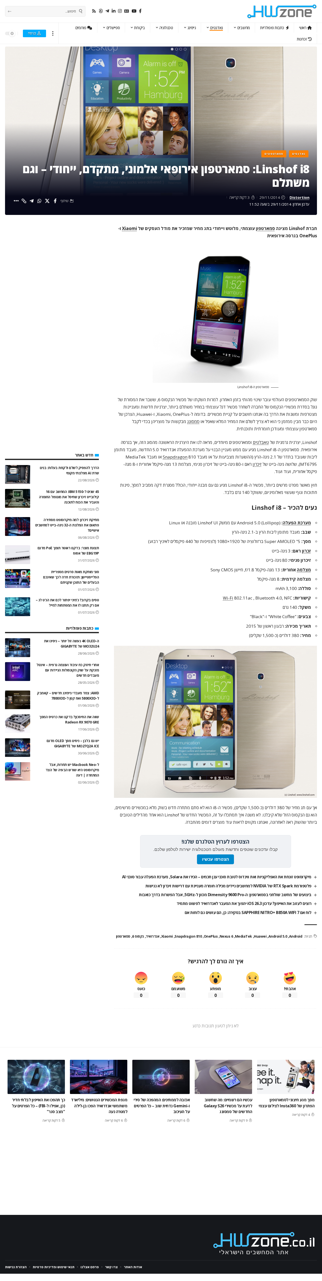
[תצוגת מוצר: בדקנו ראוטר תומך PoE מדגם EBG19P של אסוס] (17, 554)
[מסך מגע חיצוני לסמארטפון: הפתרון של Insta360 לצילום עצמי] (285, 1077)
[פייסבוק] (140, 11)
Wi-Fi (228, 598)
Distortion (299, 197)
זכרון (306, 551)
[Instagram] (120, 11)
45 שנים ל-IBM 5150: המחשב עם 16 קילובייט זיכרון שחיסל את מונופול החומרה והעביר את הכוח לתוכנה (69, 497)
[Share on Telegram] (31, 201)
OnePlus (211, 936)
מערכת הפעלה (297, 523)
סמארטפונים (273, 154)
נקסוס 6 (138, 936)
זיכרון (257, 464)
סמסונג (193, 421)
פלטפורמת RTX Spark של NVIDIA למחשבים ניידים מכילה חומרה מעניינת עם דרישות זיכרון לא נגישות (228, 886)
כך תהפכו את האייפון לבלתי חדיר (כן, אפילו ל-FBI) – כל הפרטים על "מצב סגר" (38, 1105)
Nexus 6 (226, 936)
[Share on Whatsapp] (39, 201)
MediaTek (243, 936)
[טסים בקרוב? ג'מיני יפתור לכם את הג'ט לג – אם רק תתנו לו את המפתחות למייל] (17, 606)
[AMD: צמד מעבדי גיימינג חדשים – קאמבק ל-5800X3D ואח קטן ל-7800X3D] (17, 700)
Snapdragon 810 (188, 936)
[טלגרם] (107, 11)
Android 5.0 (277, 936)
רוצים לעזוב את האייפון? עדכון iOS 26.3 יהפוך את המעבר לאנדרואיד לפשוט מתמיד (244, 903)
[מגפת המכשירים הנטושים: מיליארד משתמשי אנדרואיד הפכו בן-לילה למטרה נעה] (98, 1077)
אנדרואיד (152, 936)
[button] (53, 33)
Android (295, 936)
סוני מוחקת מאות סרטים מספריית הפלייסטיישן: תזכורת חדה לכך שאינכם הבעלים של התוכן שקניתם (71, 577)
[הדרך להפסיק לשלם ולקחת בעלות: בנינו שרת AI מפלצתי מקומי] (17, 474)
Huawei (260, 936)
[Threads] (100, 11)
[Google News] (126, 11)
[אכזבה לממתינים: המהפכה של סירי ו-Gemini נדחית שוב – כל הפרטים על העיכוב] (161, 1077)
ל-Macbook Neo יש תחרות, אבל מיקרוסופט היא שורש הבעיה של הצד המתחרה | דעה (72, 770)
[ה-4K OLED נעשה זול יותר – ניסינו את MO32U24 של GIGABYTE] (17, 647)
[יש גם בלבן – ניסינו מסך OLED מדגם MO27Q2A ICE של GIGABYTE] (17, 747)
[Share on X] (47, 201)
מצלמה (304, 570)
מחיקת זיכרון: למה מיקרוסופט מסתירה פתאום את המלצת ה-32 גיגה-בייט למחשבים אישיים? (67, 525)
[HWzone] (282, 11)
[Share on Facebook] (55, 201)
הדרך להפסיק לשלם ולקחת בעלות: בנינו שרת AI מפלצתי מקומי (69, 470)
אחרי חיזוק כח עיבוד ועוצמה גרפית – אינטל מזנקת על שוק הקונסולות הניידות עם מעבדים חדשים (67, 670)
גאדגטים (298, 154)
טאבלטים (261, 442)
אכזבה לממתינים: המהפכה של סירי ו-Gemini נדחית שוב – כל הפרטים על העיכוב (162, 1105)
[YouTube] (134, 11)
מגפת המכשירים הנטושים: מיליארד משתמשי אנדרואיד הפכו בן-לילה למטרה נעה (99, 1105)
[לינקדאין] (113, 11)
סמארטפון (265, 228)
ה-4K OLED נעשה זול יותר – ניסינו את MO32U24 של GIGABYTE (71, 643)
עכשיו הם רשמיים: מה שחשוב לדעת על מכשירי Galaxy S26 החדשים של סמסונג (228, 1105)
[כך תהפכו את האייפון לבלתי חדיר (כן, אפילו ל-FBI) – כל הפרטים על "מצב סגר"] (36, 1077)
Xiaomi (129, 228)
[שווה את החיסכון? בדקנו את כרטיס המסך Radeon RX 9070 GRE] (17, 723)
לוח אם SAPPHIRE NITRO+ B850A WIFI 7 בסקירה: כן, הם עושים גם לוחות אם (248, 912)
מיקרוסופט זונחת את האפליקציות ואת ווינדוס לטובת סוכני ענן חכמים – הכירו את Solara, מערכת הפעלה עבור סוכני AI (216, 877)
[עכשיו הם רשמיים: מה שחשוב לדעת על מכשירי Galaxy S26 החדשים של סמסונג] (223, 1077)
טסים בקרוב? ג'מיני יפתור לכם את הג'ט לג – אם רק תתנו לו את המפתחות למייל (67, 603)
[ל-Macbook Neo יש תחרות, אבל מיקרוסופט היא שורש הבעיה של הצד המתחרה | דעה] (17, 771)
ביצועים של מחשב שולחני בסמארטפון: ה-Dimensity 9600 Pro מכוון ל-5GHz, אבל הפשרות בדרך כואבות (225, 894)
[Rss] (94, 11)
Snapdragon (175, 457)
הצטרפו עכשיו (215, 859)
